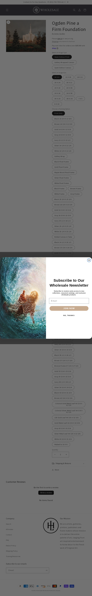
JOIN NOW (69, 308)
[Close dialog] (89, 260)
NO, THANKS (69, 315)
